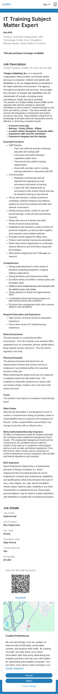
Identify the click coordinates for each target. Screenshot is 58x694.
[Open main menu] (55, 4)
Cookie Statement (15, 668)
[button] (29, 627)
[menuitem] (6, 4)
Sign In (46, 4)
